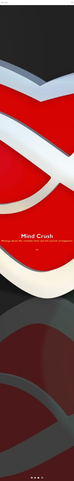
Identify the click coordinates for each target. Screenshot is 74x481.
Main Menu (4, 2)
